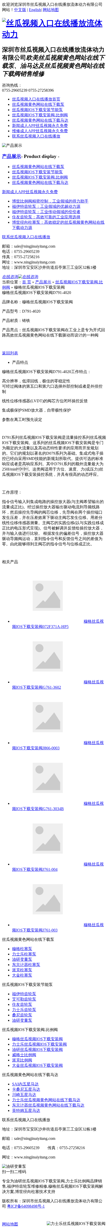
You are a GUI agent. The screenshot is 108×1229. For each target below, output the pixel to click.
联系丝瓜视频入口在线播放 (36, 136)
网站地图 (51, 10)
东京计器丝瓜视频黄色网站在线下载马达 (48, 1105)
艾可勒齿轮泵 (24, 999)
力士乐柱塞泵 (24, 954)
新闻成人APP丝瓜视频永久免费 (40, 125)
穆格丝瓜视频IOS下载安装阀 (37, 1039)
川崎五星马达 (24, 1094)
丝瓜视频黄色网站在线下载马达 (40, 120)
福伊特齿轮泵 (24, 994)
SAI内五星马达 (25, 1084)
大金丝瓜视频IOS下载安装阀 (37, 1065)
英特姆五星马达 (26, 1110)
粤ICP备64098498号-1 (26, 1206)
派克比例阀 (22, 1060)
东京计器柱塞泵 (26, 964)
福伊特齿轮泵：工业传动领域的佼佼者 (46, 212)
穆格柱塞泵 (22, 949)
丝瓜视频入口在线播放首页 (36, 99)
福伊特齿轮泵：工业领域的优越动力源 (46, 206)
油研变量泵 (22, 959)
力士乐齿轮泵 (24, 1010)
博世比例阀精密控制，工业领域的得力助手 (50, 201)
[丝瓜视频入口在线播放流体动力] (54, 34)
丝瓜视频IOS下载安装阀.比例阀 (40, 115)
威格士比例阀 (24, 1055)
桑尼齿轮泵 (22, 1015)
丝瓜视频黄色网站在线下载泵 (38, 104)
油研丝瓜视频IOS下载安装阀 (37, 1049)
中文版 (20, 10)
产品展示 (11, 156)
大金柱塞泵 (22, 975)
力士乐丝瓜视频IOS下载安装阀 (39, 1044)
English (35, 10)
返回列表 (10, 353)
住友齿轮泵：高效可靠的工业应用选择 (46, 217)
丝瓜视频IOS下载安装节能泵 (37, 110)
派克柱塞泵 (22, 970)
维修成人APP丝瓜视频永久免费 (40, 131)
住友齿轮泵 (22, 1004)
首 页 (26, 282)
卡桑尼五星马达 (26, 1089)
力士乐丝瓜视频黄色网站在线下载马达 (46, 1100)
